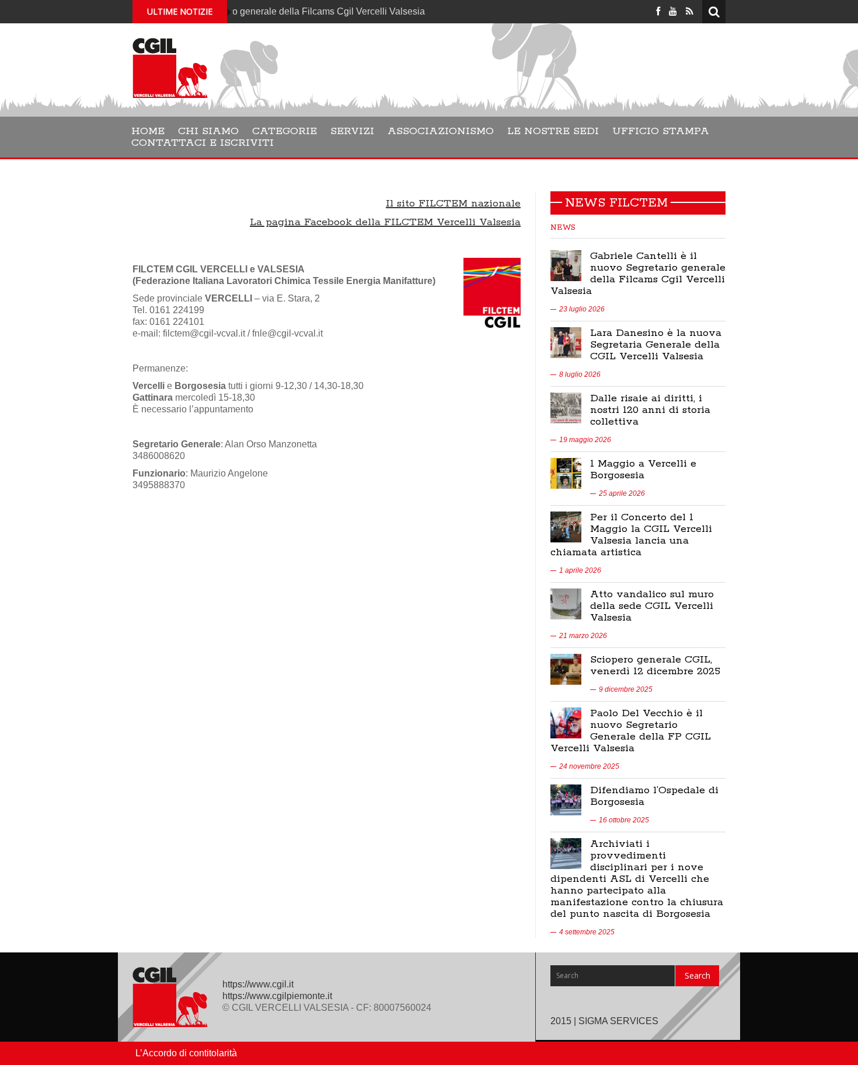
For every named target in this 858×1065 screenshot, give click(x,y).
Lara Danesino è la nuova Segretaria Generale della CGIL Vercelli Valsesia (655, 345)
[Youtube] (673, 11)
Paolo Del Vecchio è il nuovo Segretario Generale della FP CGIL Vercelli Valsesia (630, 731)
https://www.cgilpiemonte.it (277, 996)
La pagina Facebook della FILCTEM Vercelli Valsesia (385, 222)
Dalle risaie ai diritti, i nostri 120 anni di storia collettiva (650, 410)
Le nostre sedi (553, 131)
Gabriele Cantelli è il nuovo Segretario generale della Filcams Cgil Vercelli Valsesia (638, 273)
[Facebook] (658, 11)
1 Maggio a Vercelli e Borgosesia (643, 469)
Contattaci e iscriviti (202, 143)
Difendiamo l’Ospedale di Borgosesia (654, 796)
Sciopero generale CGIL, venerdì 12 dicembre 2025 (655, 665)
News (563, 227)
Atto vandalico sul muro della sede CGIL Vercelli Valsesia (652, 606)
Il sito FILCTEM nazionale (453, 203)
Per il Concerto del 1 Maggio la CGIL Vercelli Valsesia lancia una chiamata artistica (631, 535)
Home (148, 131)
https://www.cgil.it (258, 984)
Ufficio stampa (660, 131)
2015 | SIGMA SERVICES (604, 1021)
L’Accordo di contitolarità (186, 1053)
